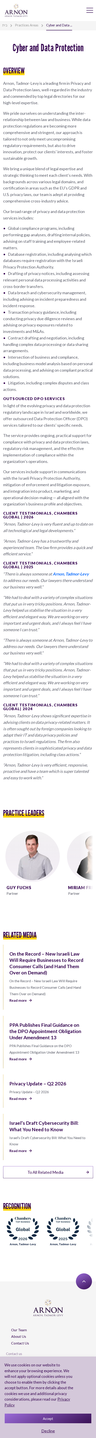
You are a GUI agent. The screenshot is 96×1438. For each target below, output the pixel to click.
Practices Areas (26, 25)
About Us (18, 1336)
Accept (48, 1419)
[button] (87, 864)
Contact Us (20, 1343)
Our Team (19, 1330)
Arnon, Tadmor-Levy (71, 573)
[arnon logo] (16, 10)
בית (4, 25)
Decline (48, 1430)
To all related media (45, 1172)
